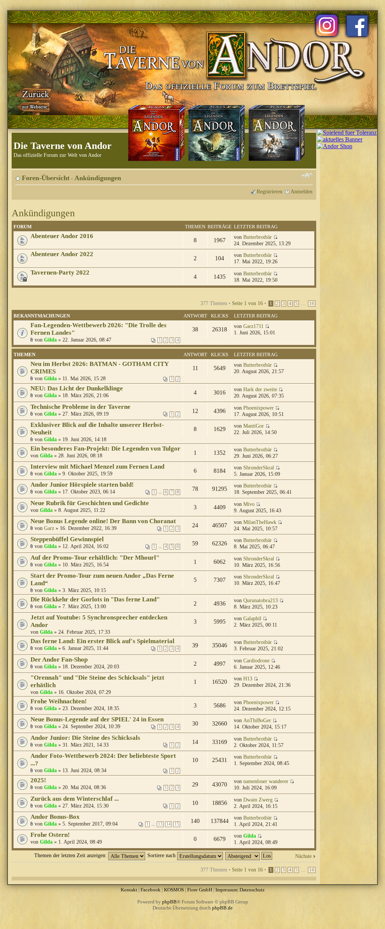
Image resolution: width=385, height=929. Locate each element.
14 (168, 824)
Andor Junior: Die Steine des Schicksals (85, 737)
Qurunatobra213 (260, 600)
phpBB (169, 902)
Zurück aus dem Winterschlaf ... (74, 798)
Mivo (249, 504)
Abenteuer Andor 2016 (61, 236)
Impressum (226, 890)
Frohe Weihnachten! (58, 701)
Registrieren (269, 191)
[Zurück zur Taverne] (34, 99)
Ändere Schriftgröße (307, 175)
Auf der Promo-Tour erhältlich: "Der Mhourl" (94, 557)
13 (160, 824)
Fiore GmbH (199, 890)
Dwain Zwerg (258, 800)
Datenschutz (252, 890)
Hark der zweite (260, 389)
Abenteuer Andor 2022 (61, 254)
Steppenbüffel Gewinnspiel (67, 539)
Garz (49, 528)
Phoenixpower (258, 408)
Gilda (50, 340)
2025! (38, 780)
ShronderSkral (258, 467)
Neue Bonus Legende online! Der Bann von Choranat (103, 521)
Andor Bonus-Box (55, 816)
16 (311, 303)
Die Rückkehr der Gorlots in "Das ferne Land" (95, 599)
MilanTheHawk (259, 522)
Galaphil (252, 618)
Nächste (303, 856)
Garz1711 (253, 326)
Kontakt (129, 890)
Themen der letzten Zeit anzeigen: (71, 855)
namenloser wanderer (265, 781)
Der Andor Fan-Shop (59, 659)
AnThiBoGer (257, 720)
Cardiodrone (256, 660)
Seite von (247, 303)
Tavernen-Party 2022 (59, 272)
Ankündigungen (97, 178)
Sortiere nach (162, 855)
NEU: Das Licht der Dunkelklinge (76, 388)
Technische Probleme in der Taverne (80, 406)
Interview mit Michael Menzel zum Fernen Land (97, 466)
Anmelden (301, 191)
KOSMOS (174, 890)
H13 (247, 678)
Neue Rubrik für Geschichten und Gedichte (89, 503)
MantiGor (253, 426)
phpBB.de (222, 908)
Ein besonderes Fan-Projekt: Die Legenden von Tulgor (105, 448)
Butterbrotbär (257, 237)
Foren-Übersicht (46, 178)
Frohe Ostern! (50, 834)
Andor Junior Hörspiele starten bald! (82, 484)
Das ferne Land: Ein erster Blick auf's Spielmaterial (102, 641)
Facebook (151, 890)
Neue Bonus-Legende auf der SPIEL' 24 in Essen (97, 719)
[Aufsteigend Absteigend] (249, 855)
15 (176, 824)
